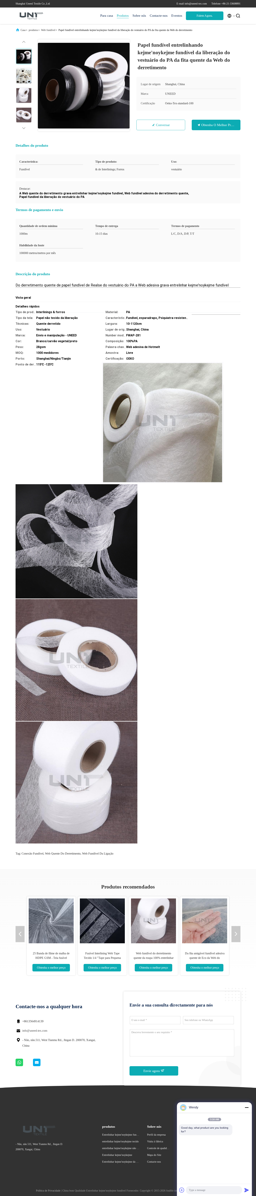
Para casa (106, 15)
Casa (23, 30)
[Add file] (181, 1190)
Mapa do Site (154, 1155)
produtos (33, 30)
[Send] (247, 1190)
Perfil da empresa (156, 1134)
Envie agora (152, 1071)
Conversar (163, 125)
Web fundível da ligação (97, 853)
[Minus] (246, 1107)
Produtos (123, 15)
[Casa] (31, 15)
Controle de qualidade (158, 1149)
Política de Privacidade (48, 1190)
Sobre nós (139, 15)
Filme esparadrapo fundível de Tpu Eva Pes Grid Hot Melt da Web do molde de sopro (102, 958)
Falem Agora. (205, 15)
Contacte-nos (159, 15)
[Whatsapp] (24, 1065)
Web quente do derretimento (63, 853)
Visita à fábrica (155, 1141)
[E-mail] (41, 1065)
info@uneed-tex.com (34, 1030)
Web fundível (48, 30)
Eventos (176, 15)
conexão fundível (32, 853)
